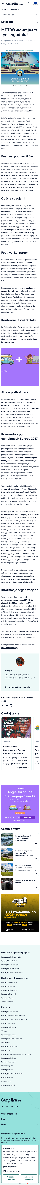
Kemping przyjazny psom (9, 1046)
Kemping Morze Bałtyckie (9, 961)
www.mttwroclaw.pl (9, 648)
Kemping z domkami (8, 1085)
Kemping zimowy (6, 1070)
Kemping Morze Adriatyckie (10, 969)
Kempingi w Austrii (7, 998)
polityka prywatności (11, 1166)
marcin (32, 40)
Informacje (14, 43)
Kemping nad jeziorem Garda (11, 957)
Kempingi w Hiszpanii (8, 986)
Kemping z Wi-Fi (6, 1050)
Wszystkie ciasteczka (15, 1171)
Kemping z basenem (8, 1023)
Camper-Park (5, 1043)
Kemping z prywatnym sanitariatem (13, 1015)
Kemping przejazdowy (8, 1027)
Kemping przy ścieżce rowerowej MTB (14, 1019)
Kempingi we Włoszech (9, 982)
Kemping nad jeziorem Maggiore (12, 972)
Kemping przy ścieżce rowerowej (12, 1073)
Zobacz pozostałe (7, 1002)
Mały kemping (6, 1081)
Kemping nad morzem (8, 1035)
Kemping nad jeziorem (8, 1058)
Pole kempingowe (7, 1077)
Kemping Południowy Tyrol (10, 965)
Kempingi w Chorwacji (8, 994)
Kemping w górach (7, 1066)
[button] (20, 22)
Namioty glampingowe (8, 1062)
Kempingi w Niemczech (9, 990)
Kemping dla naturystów (9, 1012)
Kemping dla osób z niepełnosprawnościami (16, 1054)
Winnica (4, 1031)
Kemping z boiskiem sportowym (11, 1039)
